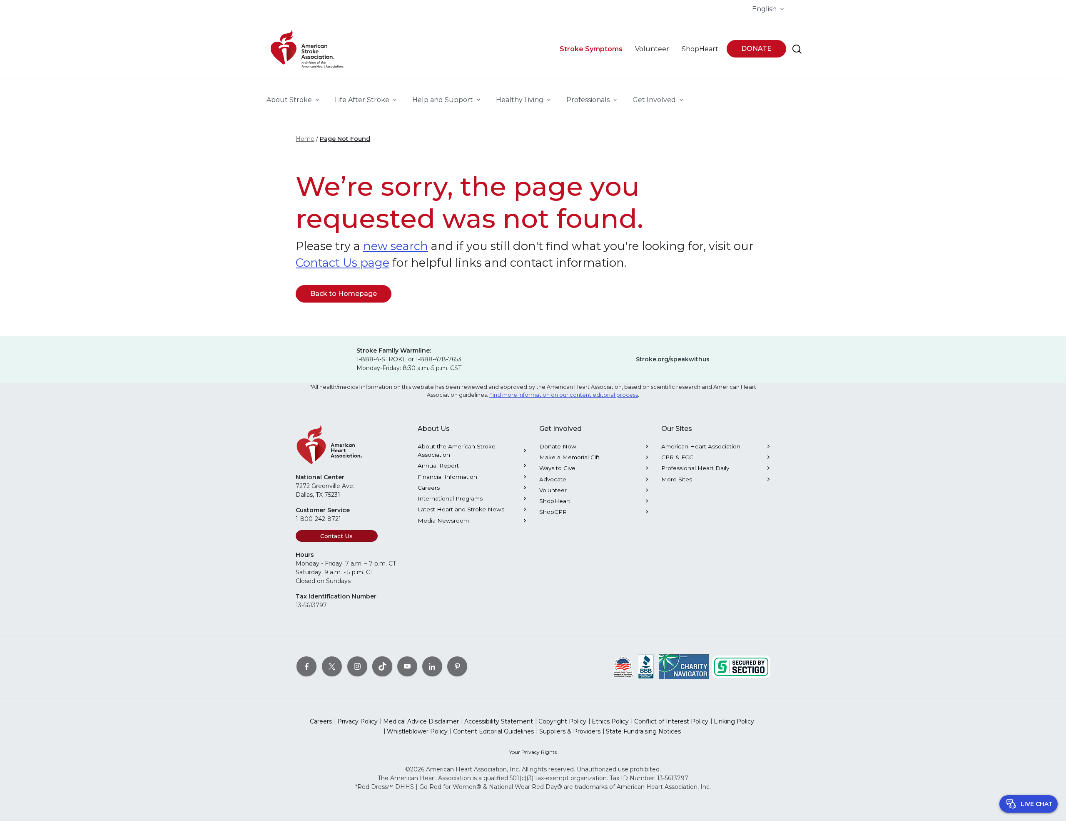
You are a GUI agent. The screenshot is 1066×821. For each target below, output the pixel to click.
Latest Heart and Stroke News (461, 509)
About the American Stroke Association (457, 450)
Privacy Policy (357, 721)
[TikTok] (382, 666)
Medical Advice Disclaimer (421, 721)
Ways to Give (557, 468)
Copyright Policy (562, 721)
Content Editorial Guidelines (493, 731)
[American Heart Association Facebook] (306, 666)
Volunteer (553, 490)
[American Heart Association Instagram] (357, 666)
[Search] (797, 49)
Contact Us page (342, 263)
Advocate (552, 479)
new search (395, 246)
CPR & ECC (677, 457)
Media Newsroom (443, 520)
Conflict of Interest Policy (671, 721)
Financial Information (447, 476)
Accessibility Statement (498, 721)
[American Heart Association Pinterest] (457, 666)
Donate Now (557, 446)
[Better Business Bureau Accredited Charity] (646, 666)
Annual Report (438, 465)
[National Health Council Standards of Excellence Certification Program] (623, 666)
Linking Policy (734, 721)
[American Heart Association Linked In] (432, 666)
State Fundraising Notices (643, 731)
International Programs (450, 498)
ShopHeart (554, 501)
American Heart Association (700, 446)
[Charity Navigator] (684, 666)
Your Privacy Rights (533, 752)
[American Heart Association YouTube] (407, 666)
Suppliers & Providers (569, 731)
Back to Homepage (343, 294)
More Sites (676, 479)
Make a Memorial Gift (569, 457)
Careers (429, 487)
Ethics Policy (610, 721)
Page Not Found (345, 139)
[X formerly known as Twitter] (332, 666)
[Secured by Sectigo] (741, 666)
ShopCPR (553, 511)
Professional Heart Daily (695, 468)
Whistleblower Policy (417, 731)
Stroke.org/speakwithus (673, 359)
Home (305, 139)
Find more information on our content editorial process (563, 395)
